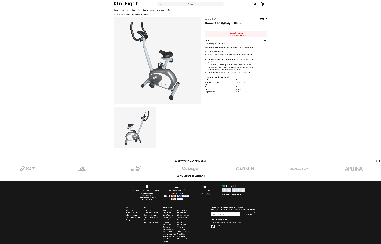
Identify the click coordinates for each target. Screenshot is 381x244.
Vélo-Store (181, 236)
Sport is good (182, 224)
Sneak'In (180, 220)
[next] (379, 161)
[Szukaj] (159, 4)
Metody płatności (150, 220)
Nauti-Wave (167, 239)
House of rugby (168, 232)
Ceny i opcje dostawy (151, 222)
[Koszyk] (263, 4)
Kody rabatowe (131, 220)
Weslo (210, 18)
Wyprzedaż (160, 10)
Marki (169, 10)
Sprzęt (116, 10)
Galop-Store (167, 224)
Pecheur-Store (182, 210)
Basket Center (168, 210)
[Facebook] (213, 226)
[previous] (376, 161)
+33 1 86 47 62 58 (147, 199)
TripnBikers (181, 234)
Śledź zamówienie (132, 215)
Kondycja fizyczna (148, 10)
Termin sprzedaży (150, 215)
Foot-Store (166, 222)
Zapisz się (247, 214)
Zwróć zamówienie (205, 195)
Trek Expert (181, 229)
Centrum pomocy (132, 212)
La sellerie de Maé (169, 234)
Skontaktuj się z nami (147, 193)
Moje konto (130, 210)
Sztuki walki (136, 10)
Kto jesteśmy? (148, 210)
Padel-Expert (167, 241)
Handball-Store (168, 229)
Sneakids (180, 222)
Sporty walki (125, 10)
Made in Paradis (168, 236)
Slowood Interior (183, 215)
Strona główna (118, 14)
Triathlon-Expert (182, 232)
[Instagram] (218, 226)
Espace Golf (167, 220)
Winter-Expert (182, 239)
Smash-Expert (182, 217)
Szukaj (190, 4)
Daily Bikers (167, 212)
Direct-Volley (167, 217)
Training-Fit (181, 227)
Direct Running (168, 215)
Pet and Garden (182, 212)
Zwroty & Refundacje (151, 217)
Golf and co (167, 227)
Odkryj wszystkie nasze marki (191, 176)
